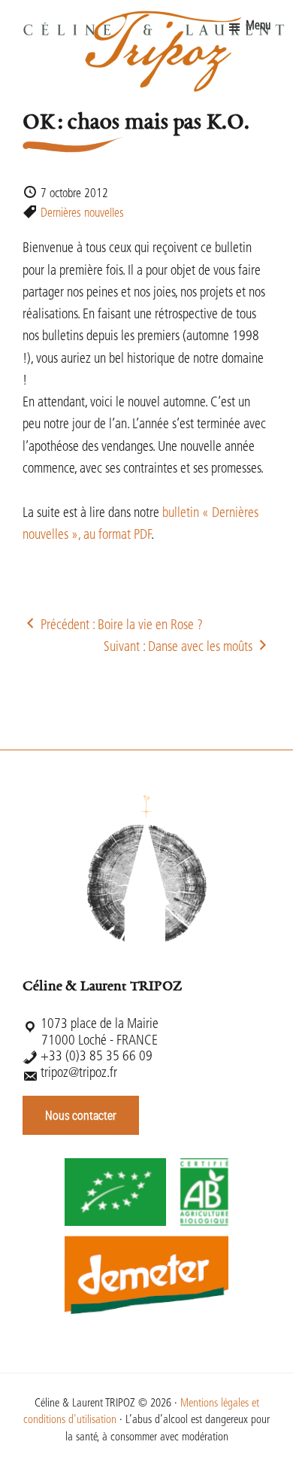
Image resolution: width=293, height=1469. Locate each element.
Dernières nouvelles (82, 214)
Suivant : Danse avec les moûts (179, 648)
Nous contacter (80, 1115)
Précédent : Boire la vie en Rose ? (120, 626)
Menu (258, 26)
